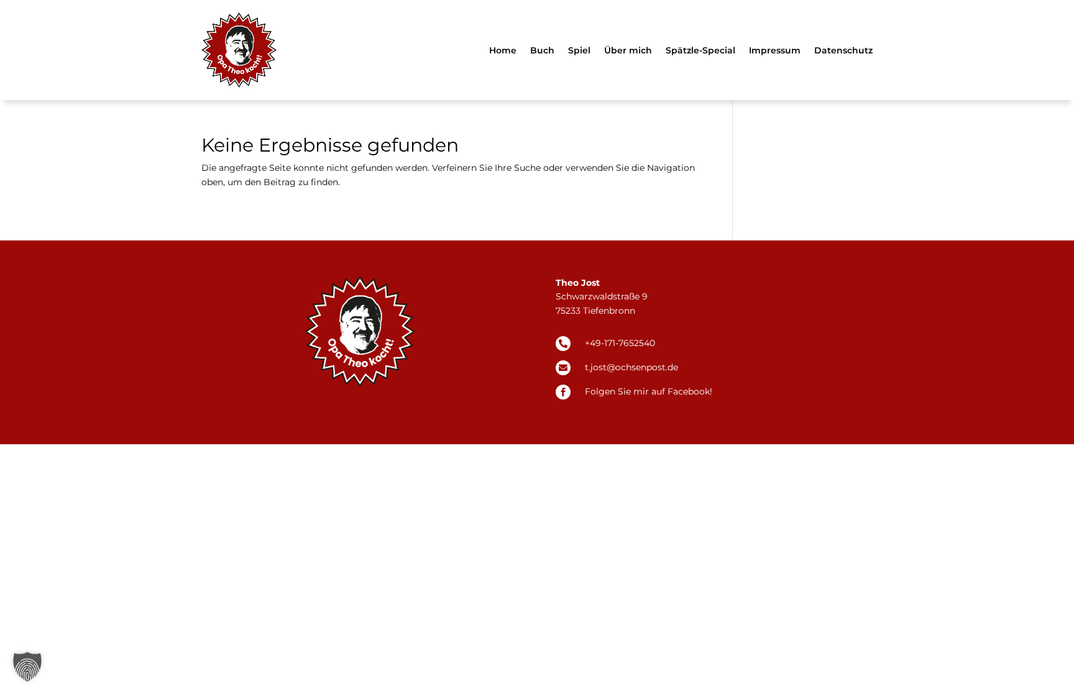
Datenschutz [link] (843, 50)
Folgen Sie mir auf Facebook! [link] (648, 391)
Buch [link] (542, 50)
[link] (239, 50)
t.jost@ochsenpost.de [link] (631, 367)
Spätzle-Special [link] (700, 50)
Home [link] (502, 50)
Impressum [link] (775, 50)
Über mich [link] (628, 50)
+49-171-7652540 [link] (620, 343)
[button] (27, 666)
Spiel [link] (579, 50)
